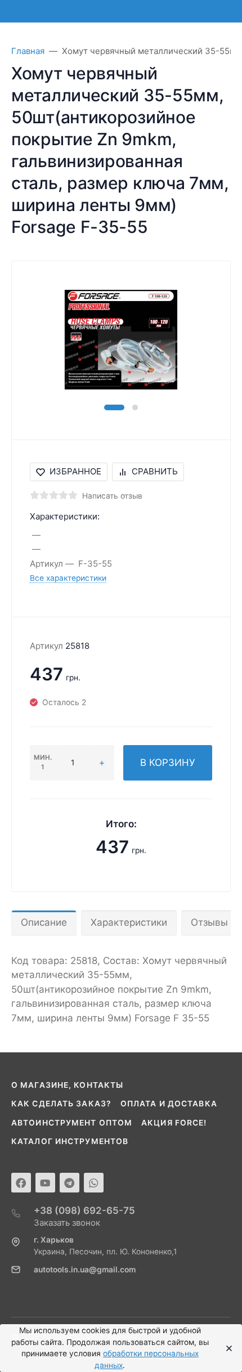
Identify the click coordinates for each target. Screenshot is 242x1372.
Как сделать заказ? (61, 1103)
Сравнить (155, 471)
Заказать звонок (67, 1222)
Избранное (75, 471)
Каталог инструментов (69, 1141)
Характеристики (129, 922)
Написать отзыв (112, 495)
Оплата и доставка (168, 1103)
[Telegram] (69, 1182)
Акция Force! (174, 1122)
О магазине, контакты (67, 1084)
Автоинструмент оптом (71, 1122)
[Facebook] (21, 1182)
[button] (114, 407)
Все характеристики (68, 577)
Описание (44, 922)
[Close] (226, 1348)
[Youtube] (45, 1182)
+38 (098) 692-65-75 (84, 1210)
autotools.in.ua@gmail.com (85, 1269)
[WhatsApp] (94, 1182)
